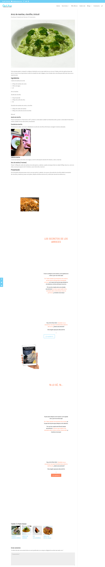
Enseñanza (13, 17)
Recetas (26, 17)
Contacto (97, 6)
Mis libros (74, 6)
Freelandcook (20, 17)
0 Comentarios (31, 17)
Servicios (65, 6)
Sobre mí (82, 6)
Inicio (58, 6)
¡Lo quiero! (49, 336)
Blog (88, 6)
